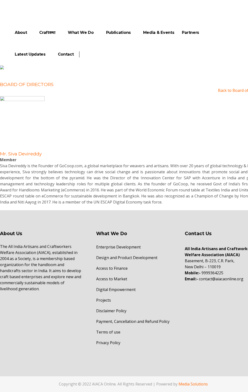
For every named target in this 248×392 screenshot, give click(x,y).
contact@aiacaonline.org (221, 279)
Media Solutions (193, 384)
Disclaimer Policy (111, 310)
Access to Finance (112, 268)
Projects (103, 300)
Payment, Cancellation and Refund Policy (133, 321)
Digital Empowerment (116, 289)
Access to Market (111, 279)
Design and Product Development (126, 257)
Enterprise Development (118, 247)
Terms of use (108, 332)
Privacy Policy (108, 342)
